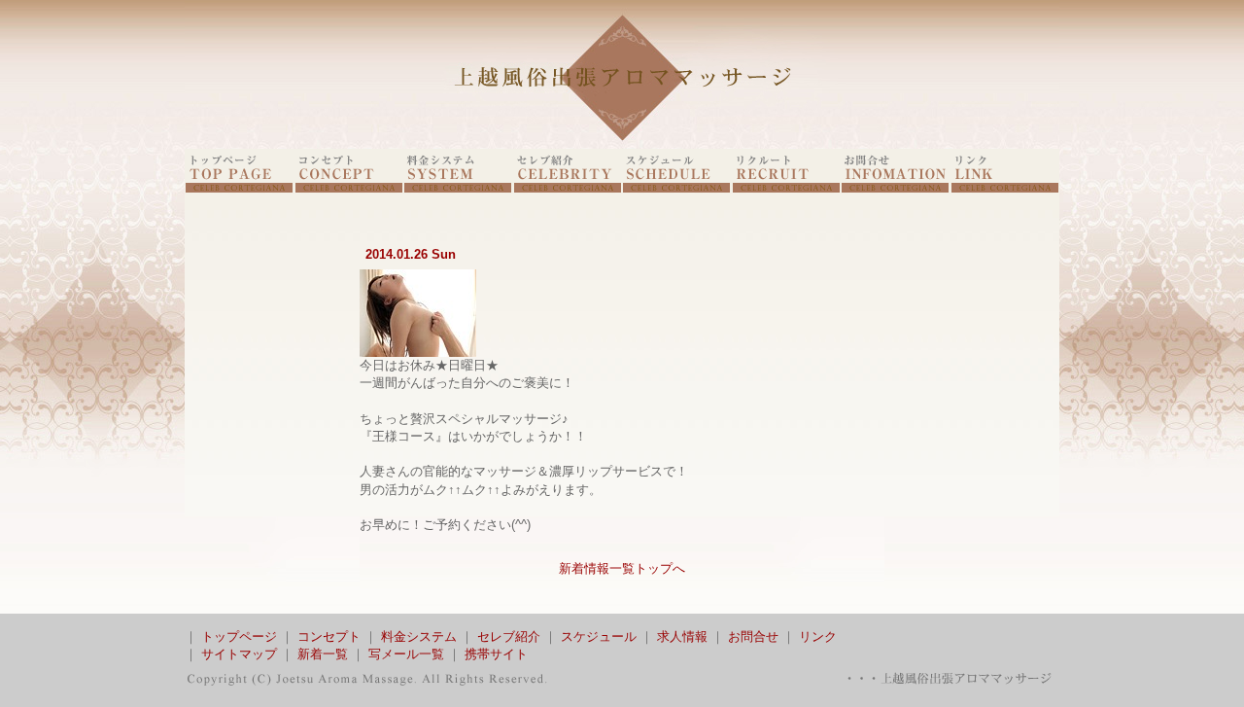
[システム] (457, 188)
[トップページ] (239, 188)
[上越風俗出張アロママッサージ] (622, 144)
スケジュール (599, 636)
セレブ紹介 (508, 636)
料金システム (419, 636)
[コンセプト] (348, 188)
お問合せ (753, 636)
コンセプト (329, 636)
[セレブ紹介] (567, 188)
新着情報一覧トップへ (622, 568)
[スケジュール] (676, 188)
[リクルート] (786, 188)
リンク (818, 636)
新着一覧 (322, 654)
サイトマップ (239, 654)
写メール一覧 (406, 654)
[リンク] (1004, 188)
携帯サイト (496, 654)
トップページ (239, 636)
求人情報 (682, 636)
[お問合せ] (895, 188)
